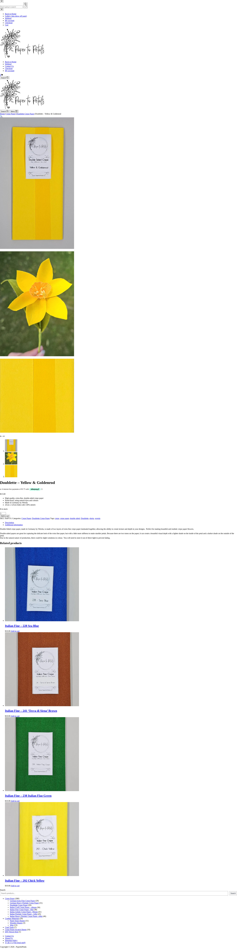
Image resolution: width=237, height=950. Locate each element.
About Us (9, 938)
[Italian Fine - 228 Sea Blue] (42, 621)
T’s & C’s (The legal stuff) (15, 943)
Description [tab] (9, 523)
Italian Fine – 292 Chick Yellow (24, 880)
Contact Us (9, 66)
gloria (91, 518)
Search (2, 890)
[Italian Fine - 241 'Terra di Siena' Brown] (42, 705)
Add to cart (5, 516)
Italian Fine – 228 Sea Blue (22, 625)
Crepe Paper (26, 518)
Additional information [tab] (14, 525)
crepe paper (64, 518)
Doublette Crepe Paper (41, 518)
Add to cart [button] (15, 631)
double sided (75, 518)
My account (9, 71)
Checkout (8, 68)
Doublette (85, 518)
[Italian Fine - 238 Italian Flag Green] (42, 790)
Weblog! (8, 64)
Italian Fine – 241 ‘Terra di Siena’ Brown (31, 710)
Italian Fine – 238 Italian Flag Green (28, 795)
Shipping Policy (11, 940)
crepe (57, 518)
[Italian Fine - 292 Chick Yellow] (42, 875)
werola (97, 518)
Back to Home (10, 62)
